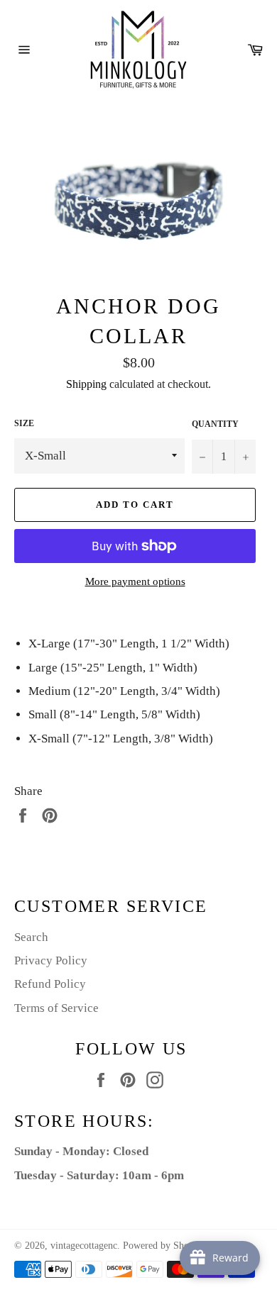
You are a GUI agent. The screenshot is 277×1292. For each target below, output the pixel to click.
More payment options (135, 581)
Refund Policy (50, 984)
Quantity (215, 424)
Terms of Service (56, 1008)
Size (24, 423)
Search (31, 937)
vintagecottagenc (83, 1245)
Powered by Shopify (164, 1245)
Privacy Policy (50, 960)
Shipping (86, 384)
